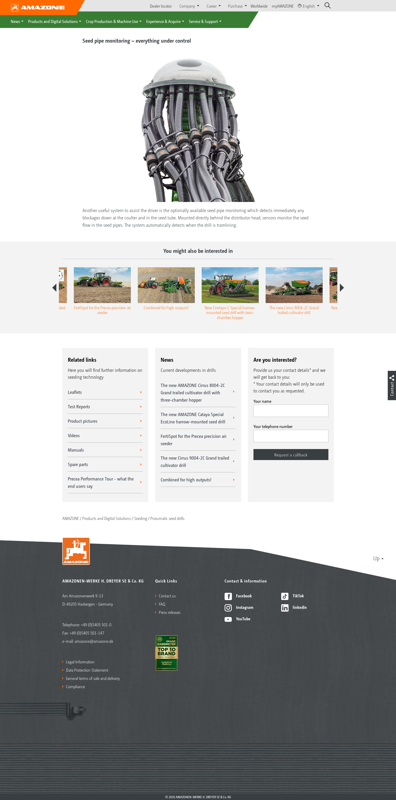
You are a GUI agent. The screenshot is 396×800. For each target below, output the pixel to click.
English (309, 6)
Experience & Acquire (163, 21)
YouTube (242, 618)
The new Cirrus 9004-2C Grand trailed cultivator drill (195, 461)
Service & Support (203, 21)
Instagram (244, 607)
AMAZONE (70, 518)
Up (376, 558)
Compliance (75, 686)
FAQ (162, 604)
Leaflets (75, 392)
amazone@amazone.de (94, 641)
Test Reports (79, 406)
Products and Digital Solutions (53, 21)
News (15, 21)
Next (342, 287)
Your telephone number (273, 426)
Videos (74, 435)
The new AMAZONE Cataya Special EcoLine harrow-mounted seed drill (193, 418)
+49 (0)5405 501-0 (96, 624)
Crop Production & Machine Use (112, 21)
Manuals (76, 449)
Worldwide (259, 6)
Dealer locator (161, 6)
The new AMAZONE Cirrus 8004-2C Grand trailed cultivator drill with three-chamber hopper (193, 392)
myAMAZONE (283, 6)
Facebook (243, 595)
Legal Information (80, 661)
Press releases (170, 612)
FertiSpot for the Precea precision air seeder (193, 440)
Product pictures (82, 421)
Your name (262, 401)
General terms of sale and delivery (93, 678)
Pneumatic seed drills (167, 518)
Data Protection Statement (87, 670)
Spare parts (78, 464)
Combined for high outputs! (186, 479)
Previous (54, 287)
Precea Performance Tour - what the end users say (101, 482)
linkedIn (299, 607)
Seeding (140, 518)
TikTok (298, 595)
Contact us (167, 595)
